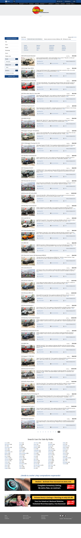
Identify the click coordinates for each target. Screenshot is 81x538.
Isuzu (20, 465)
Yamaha (64, 463)
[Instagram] (60, 516)
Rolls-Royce (50, 465)
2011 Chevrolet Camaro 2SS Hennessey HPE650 (33, 255)
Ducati (20, 442)
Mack (35, 459)
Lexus (35, 453)
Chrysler (6, 460)
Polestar (50, 457)
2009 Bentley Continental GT (28, 205)
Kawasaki (36, 445)
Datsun (6, 465)
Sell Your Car (59, 1)
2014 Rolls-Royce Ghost (27, 381)
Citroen (6, 462)
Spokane (26, 47)
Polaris (49, 456)
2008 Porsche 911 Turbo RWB (29, 193)
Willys (64, 460)
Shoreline (64, 47)
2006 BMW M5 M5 (25, 118)
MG (34, 468)
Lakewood (51, 50)
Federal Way (51, 45)
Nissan (49, 448)
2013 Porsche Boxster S (27, 305)
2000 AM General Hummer (28, 56)
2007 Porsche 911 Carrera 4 (28, 180)
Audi (6, 450)
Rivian (49, 463)
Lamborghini (36, 450)
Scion (49, 468)
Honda (20, 454)
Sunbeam (65, 448)
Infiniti (20, 462)
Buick (6, 456)
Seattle (25, 45)
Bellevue (38, 45)
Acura (6, 442)
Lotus (35, 456)
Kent (37, 50)
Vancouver (26, 50)
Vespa (64, 456)
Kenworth (36, 447)
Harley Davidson (22, 453)
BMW (6, 454)
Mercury (35, 466)
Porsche (50, 460)
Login (74, 1)
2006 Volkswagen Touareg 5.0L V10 (30, 143)
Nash (49, 447)
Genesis (21, 450)
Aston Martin (7, 447)
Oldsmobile (50, 450)
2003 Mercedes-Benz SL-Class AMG (30, 93)
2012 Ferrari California (27, 280)
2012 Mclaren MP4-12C (27, 293)
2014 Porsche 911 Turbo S (27, 368)
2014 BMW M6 (24, 343)
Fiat (20, 445)
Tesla (64, 451)
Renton (63, 45)
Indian (20, 460)
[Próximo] (59, 432)
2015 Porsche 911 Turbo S (27, 406)
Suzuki (64, 450)
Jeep (20, 468)
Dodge (6, 468)
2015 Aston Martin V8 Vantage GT (30, 394)
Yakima (38, 48)
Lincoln (35, 454)
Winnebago (65, 462)
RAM (49, 462)
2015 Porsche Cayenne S (27, 418)
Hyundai (21, 459)
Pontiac (49, 459)
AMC (6, 445)
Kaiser (35, 444)
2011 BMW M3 (24, 243)
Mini (49, 442)
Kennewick (51, 48)
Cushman (7, 463)
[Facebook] (65, 516)
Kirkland (63, 50)
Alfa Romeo (7, 444)
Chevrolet (7, 459)
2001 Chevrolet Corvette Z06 (28, 80)
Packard (50, 451)
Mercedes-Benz (37, 465)
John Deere (36, 442)
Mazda (35, 462)
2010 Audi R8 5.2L (25, 218)
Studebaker (65, 445)
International (21, 463)
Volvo (64, 459)
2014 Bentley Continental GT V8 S (30, 330)
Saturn (49, 466)
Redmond (64, 48)
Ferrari (20, 444)
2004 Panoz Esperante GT (27, 106)
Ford (20, 447)
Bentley (6, 453)
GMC (20, 451)
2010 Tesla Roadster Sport (28, 230)
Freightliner (21, 448)
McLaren (35, 463)
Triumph (64, 454)
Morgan (49, 445)
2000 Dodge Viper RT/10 (27, 68)
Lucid (35, 457)
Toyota (64, 453)
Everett (38, 47)
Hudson (20, 456)
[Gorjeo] (63, 516)
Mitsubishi (50, 444)
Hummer (21, 457)
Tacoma (25, 48)
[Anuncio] (38, 26)
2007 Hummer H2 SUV (27, 168)
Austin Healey (7, 451)
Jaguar (20, 466)
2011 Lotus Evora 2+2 (26, 267)
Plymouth (50, 454)
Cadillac (6, 457)
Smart (64, 444)
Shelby (64, 442)
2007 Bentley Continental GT (28, 155)
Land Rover (36, 451)
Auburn (6, 448)
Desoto (6, 466)
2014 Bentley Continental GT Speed (30, 317)
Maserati (35, 460)
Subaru (64, 447)
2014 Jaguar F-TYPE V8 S (27, 356)
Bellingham (51, 47)
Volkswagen (65, 457)
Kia (34, 448)
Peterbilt (50, 453)
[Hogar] (40, 10)
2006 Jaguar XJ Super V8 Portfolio (30, 130)
